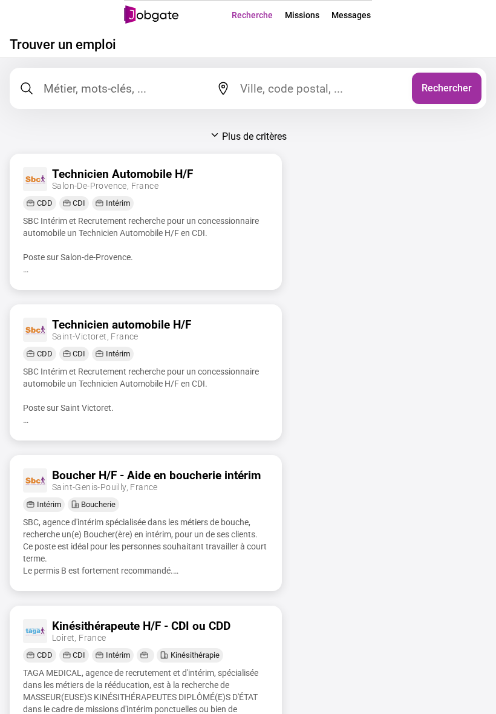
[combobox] (321, 88)
